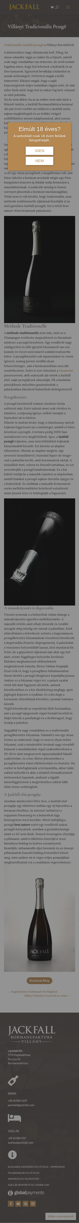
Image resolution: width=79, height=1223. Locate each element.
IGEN (39, 150)
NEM (39, 161)
